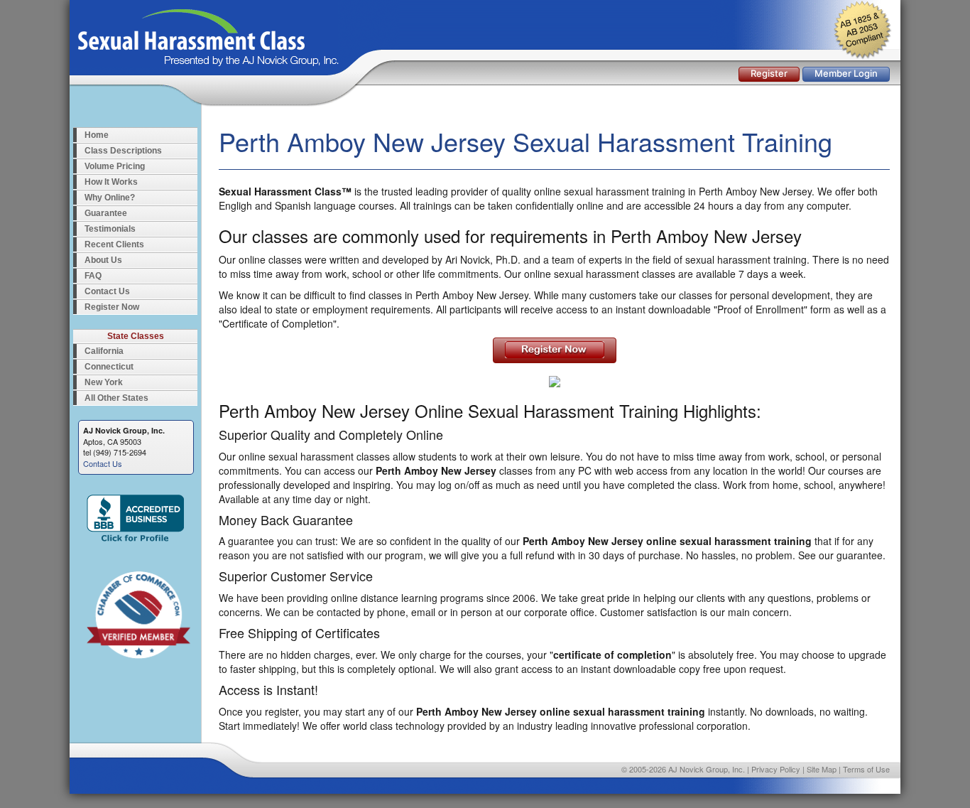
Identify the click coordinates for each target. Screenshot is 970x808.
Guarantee (106, 213)
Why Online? (110, 198)
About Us (103, 260)
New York (104, 382)
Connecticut (109, 367)
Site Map (822, 769)
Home (97, 135)
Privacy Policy (775, 769)
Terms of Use (866, 769)
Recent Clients (114, 244)
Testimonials (110, 229)
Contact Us (107, 291)
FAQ (93, 276)
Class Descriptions (123, 151)
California (104, 351)
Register (769, 73)
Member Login (846, 73)
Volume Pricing (115, 166)
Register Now (112, 307)
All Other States (116, 398)
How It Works (111, 182)
